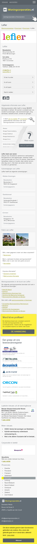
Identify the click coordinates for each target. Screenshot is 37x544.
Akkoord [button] (18, 540)
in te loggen (23, 119)
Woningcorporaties (7, 28)
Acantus (5, 291)
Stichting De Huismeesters (10, 309)
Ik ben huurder (8, 77)
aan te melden (13, 119)
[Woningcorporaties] (18, 11)
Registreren (7, 255)
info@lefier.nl (7, 70)
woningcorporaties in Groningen (22, 300)
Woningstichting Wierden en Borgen (13, 297)
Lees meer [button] (10, 535)
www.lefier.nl (7, 72)
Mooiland (5, 306)
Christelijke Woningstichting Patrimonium (15, 304)
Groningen (18, 28)
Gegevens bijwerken (9, 274)
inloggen (5, 2)
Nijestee (5, 307)
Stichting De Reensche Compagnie (13, 295)
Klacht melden (8, 92)
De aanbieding (18, 331)
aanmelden (13, 2)
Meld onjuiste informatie (11, 276)
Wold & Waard (7, 290)
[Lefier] (9, 240)
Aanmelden (7, 263)
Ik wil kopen (7, 87)
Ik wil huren (7, 82)
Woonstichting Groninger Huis (11, 293)
